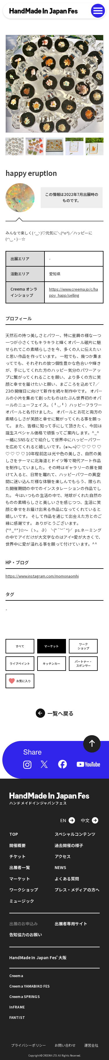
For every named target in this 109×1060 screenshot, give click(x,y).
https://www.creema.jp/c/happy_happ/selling (73, 292)
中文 (85, 820)
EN (63, 820)
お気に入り (23, 681)
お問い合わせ (65, 1045)
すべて (20, 646)
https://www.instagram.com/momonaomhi (42, 576)
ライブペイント (20, 663)
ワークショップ (83, 646)
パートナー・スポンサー (83, 663)
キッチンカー (51, 663)
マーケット (51, 646)
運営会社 (91, 1045)
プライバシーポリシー (28, 1045)
